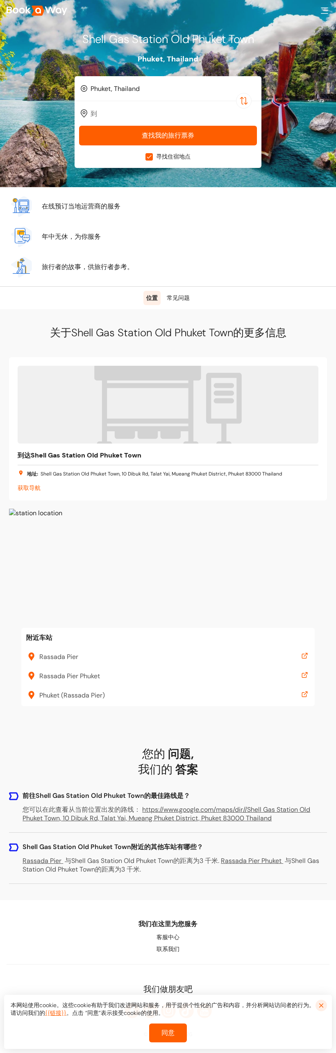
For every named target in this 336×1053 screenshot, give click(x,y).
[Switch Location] (244, 101)
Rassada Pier (42, 860)
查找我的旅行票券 (168, 135)
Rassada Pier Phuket (251, 860)
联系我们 (168, 949)
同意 (168, 1032)
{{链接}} (55, 1013)
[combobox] (168, 88)
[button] (324, 11)
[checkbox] (149, 157)
